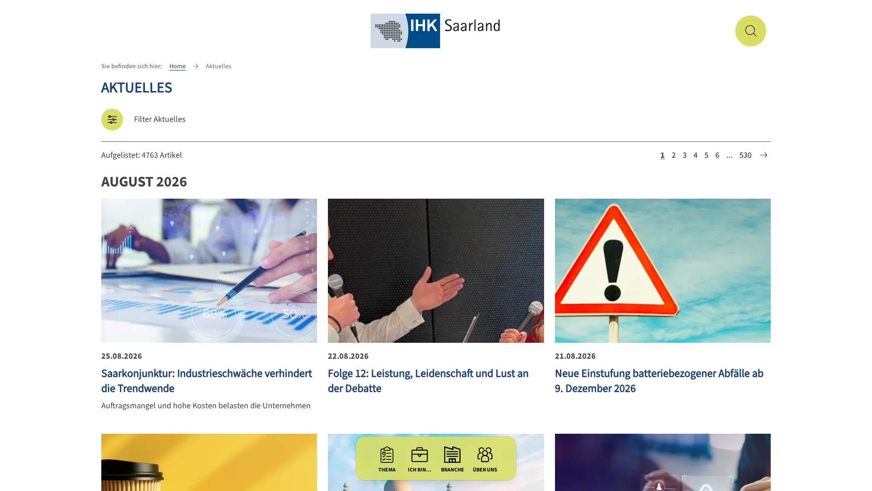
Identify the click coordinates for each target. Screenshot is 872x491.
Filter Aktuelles (160, 119)
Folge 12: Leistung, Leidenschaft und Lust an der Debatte (428, 381)
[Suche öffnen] (751, 31)
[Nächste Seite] (763, 155)
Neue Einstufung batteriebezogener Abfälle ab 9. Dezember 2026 (659, 381)
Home (177, 66)
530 (745, 155)
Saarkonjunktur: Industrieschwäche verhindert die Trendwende (206, 381)
